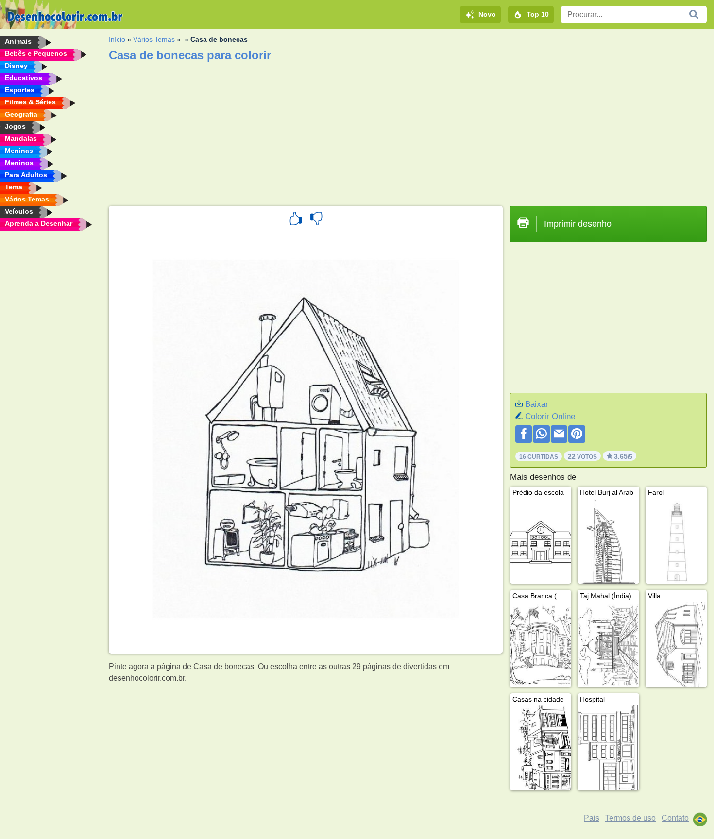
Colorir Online (550, 416)
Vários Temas (154, 39)
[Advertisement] (400, 131)
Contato (675, 818)
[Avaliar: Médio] (316, 220)
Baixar (536, 404)
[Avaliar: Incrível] (296, 220)
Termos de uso (630, 818)
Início (117, 39)
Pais (591, 818)
